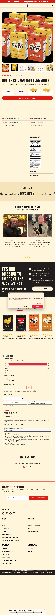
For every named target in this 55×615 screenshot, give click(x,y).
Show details (39, 303)
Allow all (37, 306)
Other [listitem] (35, 309)
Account (31, 548)
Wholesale (5, 554)
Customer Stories (33, 531)
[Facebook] (3, 513)
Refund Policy (25, 572)
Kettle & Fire (6, 572)
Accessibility (49, 572)
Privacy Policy (35, 572)
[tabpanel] (15, 231)
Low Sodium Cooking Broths (10, 537)
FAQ (29, 528)
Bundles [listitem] (27, 309)
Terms (42, 572)
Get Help (30, 551)
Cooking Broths (6, 534)
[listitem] (28, 194)
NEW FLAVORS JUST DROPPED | (17, 2)
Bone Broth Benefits (34, 525)
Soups (4, 525)
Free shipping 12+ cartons (38, 2)
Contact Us (17, 572)
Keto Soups (5, 531)
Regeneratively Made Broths (10, 540)
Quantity (4, 89)
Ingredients (33, 171)
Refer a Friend (6, 557)
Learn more (42, 289)
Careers (4, 548)
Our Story (31, 522)
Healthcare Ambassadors (9, 561)
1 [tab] (25, 257)
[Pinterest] (14, 513)
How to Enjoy (34, 175)
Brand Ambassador (7, 551)
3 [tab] (29, 257)
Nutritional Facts (35, 137)
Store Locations (7, 564)
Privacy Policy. (6, 493)
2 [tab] (27, 257)
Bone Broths (5, 522)
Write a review (18, 75)
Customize (25, 306)
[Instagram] (7, 513)
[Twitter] (10, 513)
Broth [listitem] (19, 309)
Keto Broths (5, 528)
